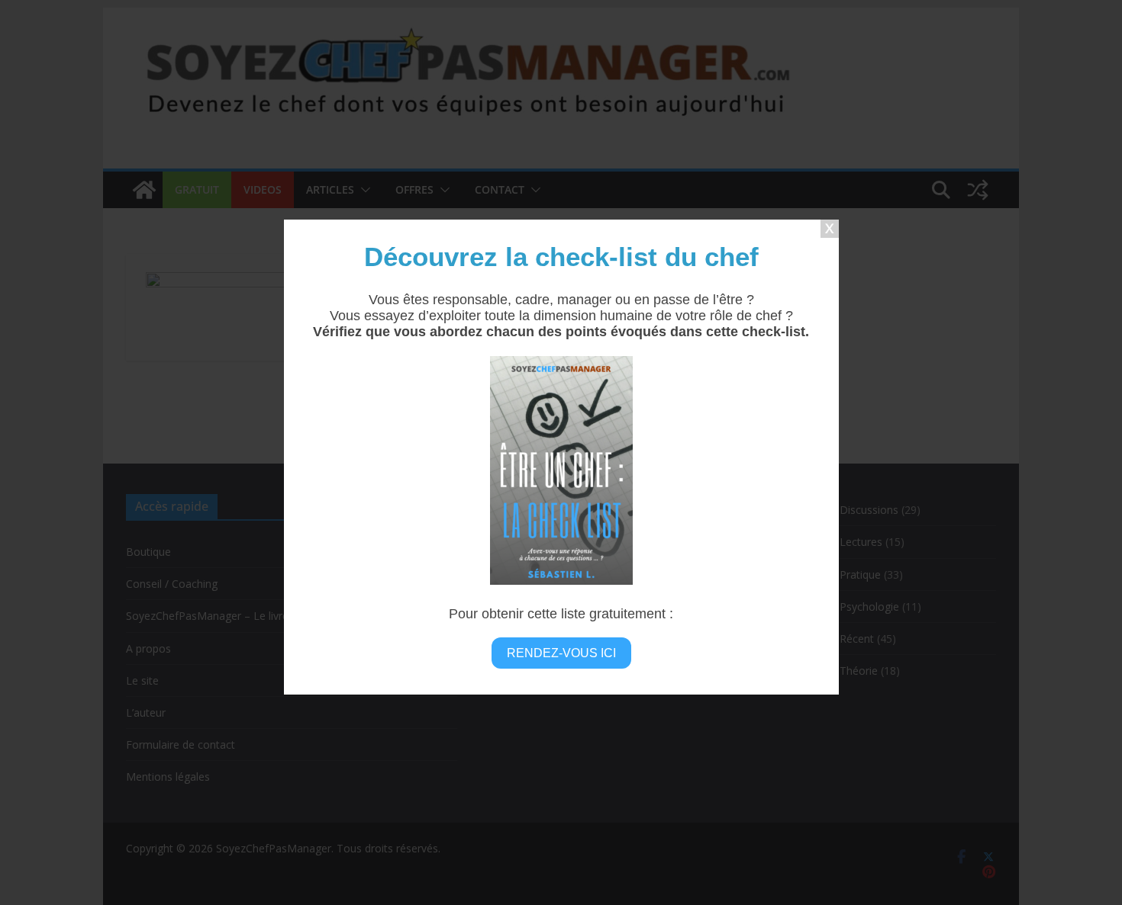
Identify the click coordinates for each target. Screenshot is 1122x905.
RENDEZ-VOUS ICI (561, 653)
